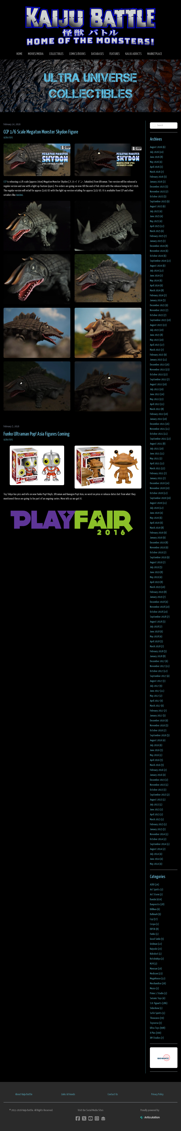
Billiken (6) (155, 909)
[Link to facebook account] (78, 1118)
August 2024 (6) (157, 265)
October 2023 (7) (158, 315)
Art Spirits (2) (156, 889)
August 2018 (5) (157, 621)
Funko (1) (154, 934)
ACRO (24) (154, 884)
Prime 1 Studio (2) (158, 993)
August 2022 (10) (158, 384)
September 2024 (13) (160, 261)
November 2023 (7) (159, 310)
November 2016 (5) (159, 725)
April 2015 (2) (156, 814)
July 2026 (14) (157, 152)
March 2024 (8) (157, 290)
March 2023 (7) (157, 350)
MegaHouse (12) (157, 978)
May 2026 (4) (156, 162)
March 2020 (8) (157, 527)
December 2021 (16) (159, 424)
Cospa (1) (154, 924)
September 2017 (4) (160, 676)
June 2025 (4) (156, 216)
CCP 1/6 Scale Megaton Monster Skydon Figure (41, 132)
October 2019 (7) (158, 552)
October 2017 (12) (159, 671)
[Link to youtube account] (90, 1118)
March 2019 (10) (157, 587)
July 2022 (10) (157, 389)
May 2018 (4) (156, 636)
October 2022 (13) (159, 374)
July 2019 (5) (156, 567)
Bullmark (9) (155, 914)
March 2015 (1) (157, 819)
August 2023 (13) (158, 325)
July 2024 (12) (157, 270)
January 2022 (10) (158, 419)
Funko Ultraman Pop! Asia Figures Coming (37, 434)
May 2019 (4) (156, 577)
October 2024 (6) (158, 256)
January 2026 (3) (158, 181)
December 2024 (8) (159, 246)
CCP (5, 181)
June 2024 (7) (156, 275)
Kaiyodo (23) (156, 949)
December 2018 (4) (159, 602)
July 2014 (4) (156, 854)
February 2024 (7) (158, 295)
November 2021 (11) (160, 429)
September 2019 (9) (160, 557)
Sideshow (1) (156, 1008)
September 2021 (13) (160, 438)
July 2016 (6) (156, 745)
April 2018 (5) (156, 641)
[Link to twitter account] (84, 1118)
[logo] (90, 26)
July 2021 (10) (157, 448)
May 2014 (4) (156, 864)
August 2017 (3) (157, 681)
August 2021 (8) (157, 443)
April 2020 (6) (156, 523)
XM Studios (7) (157, 1038)
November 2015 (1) (159, 785)
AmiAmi (19, 195)
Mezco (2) (154, 988)
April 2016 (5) (156, 760)
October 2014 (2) (158, 839)
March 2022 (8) (157, 409)
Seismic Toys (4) (157, 998)
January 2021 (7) (158, 478)
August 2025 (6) (157, 206)
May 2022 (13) (157, 399)
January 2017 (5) (158, 715)
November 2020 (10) (160, 488)
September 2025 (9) (160, 201)
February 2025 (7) (158, 236)
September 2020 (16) (160, 498)
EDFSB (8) (154, 929)
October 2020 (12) (159, 493)
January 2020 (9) (158, 537)
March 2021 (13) (157, 468)
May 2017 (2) (156, 696)
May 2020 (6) (156, 518)
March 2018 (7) (157, 646)
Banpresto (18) (157, 904)
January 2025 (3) (158, 241)
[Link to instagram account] (97, 1118)
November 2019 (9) (159, 547)
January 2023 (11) (158, 359)
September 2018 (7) (160, 616)
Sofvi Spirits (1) (157, 1013)
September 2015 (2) (160, 794)
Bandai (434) (156, 899)
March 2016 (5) (157, 765)
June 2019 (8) (156, 572)
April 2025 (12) (157, 226)
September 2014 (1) (160, 844)
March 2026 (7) (157, 172)
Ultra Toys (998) (157, 1028)
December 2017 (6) (159, 661)
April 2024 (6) (156, 285)
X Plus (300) (155, 1033)
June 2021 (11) (157, 453)
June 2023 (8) (156, 335)
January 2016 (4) (158, 775)
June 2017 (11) (157, 691)
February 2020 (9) (158, 532)
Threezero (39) (157, 1018)
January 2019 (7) (158, 597)
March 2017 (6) (157, 705)
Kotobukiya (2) (157, 958)
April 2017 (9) (156, 701)
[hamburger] (11, 5)
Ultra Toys (8, 138)
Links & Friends (68, 1094)
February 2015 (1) (158, 824)
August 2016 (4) (157, 740)
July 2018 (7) (156, 626)
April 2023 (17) (157, 345)
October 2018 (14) (159, 612)
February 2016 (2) (158, 770)
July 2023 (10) (157, 330)
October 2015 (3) (158, 789)
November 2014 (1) (159, 834)
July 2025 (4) (156, 211)
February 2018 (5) (158, 651)
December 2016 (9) (159, 720)
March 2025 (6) (157, 231)
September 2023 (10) (160, 320)
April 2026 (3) (156, 167)
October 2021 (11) (159, 434)
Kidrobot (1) (156, 954)
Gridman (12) (156, 944)
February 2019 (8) (158, 592)
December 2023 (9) (159, 305)
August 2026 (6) (157, 147)
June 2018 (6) (156, 631)
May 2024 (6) (156, 280)
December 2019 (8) (159, 542)
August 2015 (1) (157, 799)
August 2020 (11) (158, 503)
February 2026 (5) (158, 176)
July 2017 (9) (156, 686)
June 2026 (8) (156, 157)
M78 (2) (153, 963)
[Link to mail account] (103, 1118)
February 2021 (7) (158, 473)
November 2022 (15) (160, 369)
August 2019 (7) (157, 562)
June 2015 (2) (156, 809)
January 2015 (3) (158, 829)
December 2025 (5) (159, 186)
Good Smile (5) (157, 939)
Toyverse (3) (156, 1023)
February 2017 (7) (158, 710)
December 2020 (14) (159, 483)
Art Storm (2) (156, 894)
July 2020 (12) (157, 508)
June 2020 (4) (156, 513)
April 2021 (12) (157, 463)
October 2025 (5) (158, 196)
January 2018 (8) (158, 656)
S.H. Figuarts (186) (158, 1003)
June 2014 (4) (156, 859)
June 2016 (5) (156, 750)
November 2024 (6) (159, 251)
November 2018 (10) (160, 607)
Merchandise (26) (158, 983)
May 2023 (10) (157, 340)
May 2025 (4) (156, 221)
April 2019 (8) (156, 582)
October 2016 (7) (158, 730)
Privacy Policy (157, 1094)
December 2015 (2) (159, 780)
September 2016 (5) (160, 735)
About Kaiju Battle (23, 1094)
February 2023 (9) (158, 354)
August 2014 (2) (157, 849)
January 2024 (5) (158, 300)
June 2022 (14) (157, 394)
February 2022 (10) (159, 414)
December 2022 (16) (159, 364)
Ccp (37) (154, 919)
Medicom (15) (156, 973)
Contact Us (113, 1094)
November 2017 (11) (160, 666)
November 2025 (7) (159, 191)
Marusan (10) (156, 968)
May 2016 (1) (156, 755)
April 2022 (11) (157, 404)
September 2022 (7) (160, 379)
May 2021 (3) (156, 458)
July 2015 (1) (156, 804)
